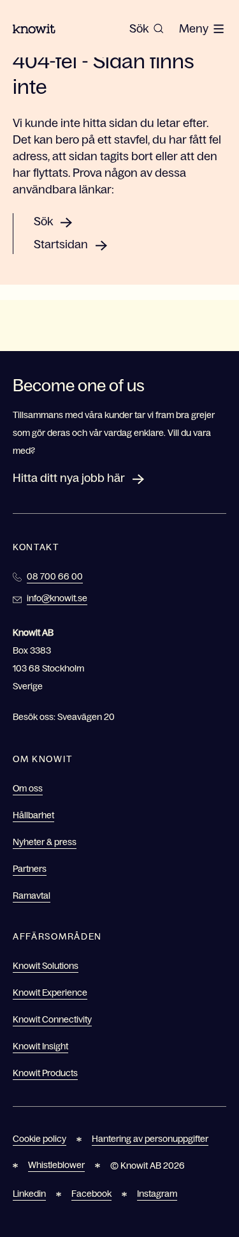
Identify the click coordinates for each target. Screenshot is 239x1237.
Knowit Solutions (45, 966)
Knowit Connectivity (52, 1019)
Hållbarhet (33, 815)
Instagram (157, 1193)
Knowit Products (45, 1073)
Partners (30, 869)
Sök (43, 221)
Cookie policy (39, 1139)
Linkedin (29, 1193)
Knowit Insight (40, 1046)
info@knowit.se (57, 598)
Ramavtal (31, 895)
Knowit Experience (50, 992)
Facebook (91, 1193)
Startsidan (61, 244)
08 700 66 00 (55, 576)
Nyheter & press (44, 842)
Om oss (28, 788)
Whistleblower (56, 1165)
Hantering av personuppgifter (150, 1139)
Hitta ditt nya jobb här (69, 478)
